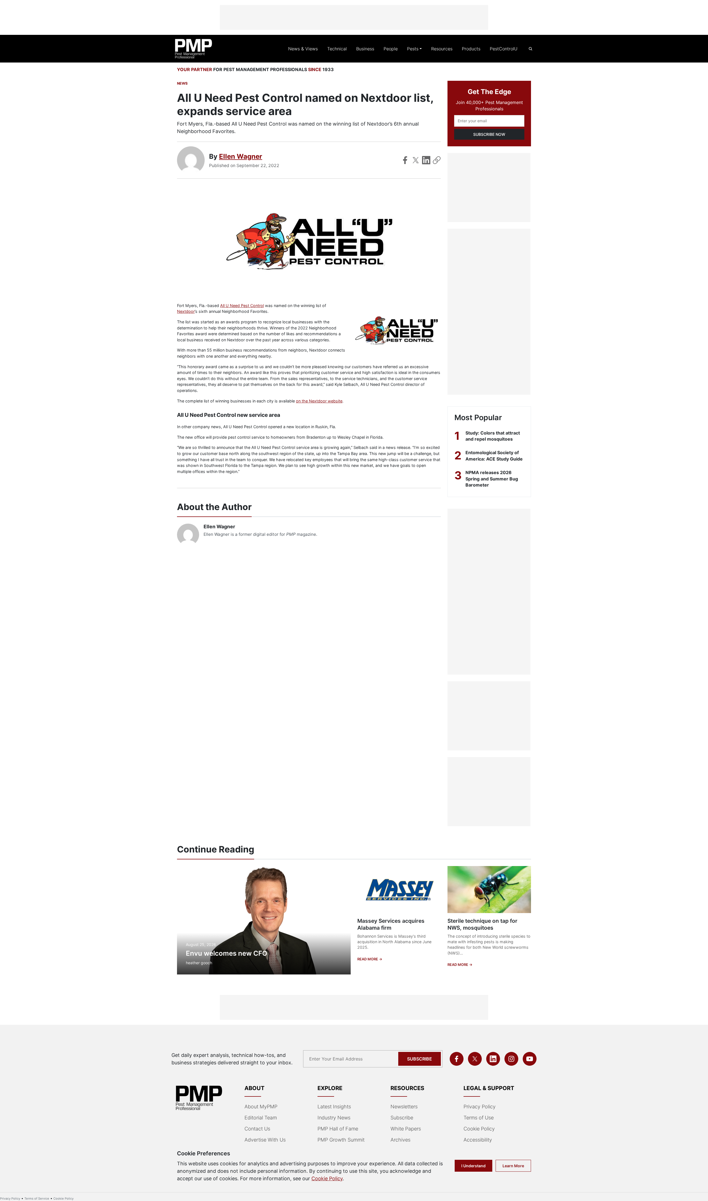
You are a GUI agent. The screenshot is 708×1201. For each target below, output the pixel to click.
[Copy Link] (437, 160)
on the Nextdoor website (319, 401)
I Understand (473, 1165)
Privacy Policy (480, 1106)
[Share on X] (416, 160)
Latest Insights (334, 1106)
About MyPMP (260, 1106)
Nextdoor (186, 311)
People (391, 48)
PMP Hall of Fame (337, 1129)
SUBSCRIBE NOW (489, 134)
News (182, 83)
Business (365, 48)
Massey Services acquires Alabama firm (391, 924)
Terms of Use (479, 1118)
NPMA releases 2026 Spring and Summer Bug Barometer (491, 479)
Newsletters (404, 1106)
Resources (441, 48)
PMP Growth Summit (341, 1140)
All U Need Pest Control (242, 305)
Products (471, 48)
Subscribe (419, 1059)
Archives (400, 1140)
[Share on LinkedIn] (426, 160)
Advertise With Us (265, 1140)
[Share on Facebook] (405, 160)
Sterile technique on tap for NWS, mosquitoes (482, 924)
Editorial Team (260, 1118)
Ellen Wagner (240, 156)
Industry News (333, 1118)
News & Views (303, 48)
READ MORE (368, 959)
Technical (337, 48)
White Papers (406, 1129)
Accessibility (478, 1140)
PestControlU (503, 48)
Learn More (513, 1165)
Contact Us (257, 1129)
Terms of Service (36, 1198)
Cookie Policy (479, 1129)
